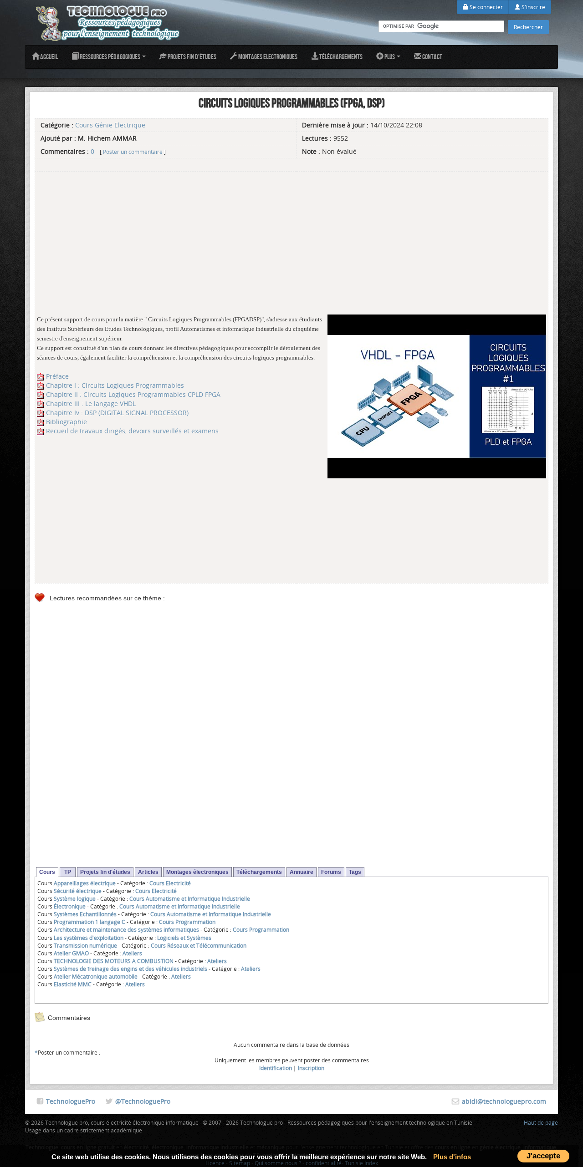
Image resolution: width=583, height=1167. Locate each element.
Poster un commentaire (133, 151)
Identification (275, 1067)
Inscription (311, 1067)
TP (67, 872)
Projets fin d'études (191, 57)
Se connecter (485, 6)
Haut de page (541, 1122)
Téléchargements (340, 57)
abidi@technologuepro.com (504, 1101)
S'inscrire (532, 6)
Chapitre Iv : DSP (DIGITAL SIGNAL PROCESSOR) (117, 412)
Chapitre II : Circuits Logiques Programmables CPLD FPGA (133, 394)
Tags (355, 872)
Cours (47, 872)
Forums (331, 872)
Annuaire (301, 872)
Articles (148, 872)
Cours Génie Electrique (110, 125)
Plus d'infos (452, 1157)
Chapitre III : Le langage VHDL (91, 403)
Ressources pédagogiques (110, 57)
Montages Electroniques (267, 57)
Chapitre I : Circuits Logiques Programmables (115, 385)
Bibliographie (66, 421)
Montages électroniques (197, 872)
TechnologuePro (70, 1101)
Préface (57, 376)
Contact (431, 57)
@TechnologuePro (142, 1101)
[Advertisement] (291, 237)
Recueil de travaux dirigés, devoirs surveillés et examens (132, 430)
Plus (390, 57)
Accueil (48, 57)
